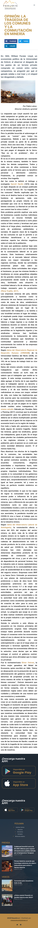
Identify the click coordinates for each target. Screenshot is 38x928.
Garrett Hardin (17, 184)
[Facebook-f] (20, 924)
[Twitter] (17, 924)
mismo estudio (7, 409)
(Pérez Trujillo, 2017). (10, 291)
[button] (10, 41)
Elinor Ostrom (28, 662)
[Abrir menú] (34, 5)
